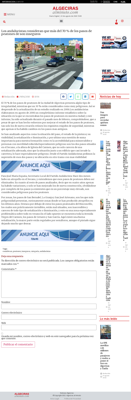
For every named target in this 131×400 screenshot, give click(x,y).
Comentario (9, 269)
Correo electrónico (11, 313)
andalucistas (45, 251)
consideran (7, 251)
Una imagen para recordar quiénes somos (104, 118)
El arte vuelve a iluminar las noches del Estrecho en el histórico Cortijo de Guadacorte (108, 217)
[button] (4, 22)
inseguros (26, 251)
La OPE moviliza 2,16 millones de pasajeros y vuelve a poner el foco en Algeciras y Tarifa (125, 219)
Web (3, 323)
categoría (35, 251)
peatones (17, 251)
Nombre (5, 302)
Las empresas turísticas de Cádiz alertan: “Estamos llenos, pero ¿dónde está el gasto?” (108, 162)
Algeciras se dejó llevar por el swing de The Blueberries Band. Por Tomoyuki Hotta (125, 159)
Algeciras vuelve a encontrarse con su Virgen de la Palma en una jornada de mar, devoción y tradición (108, 278)
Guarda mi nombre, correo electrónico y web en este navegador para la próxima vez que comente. (47, 337)
